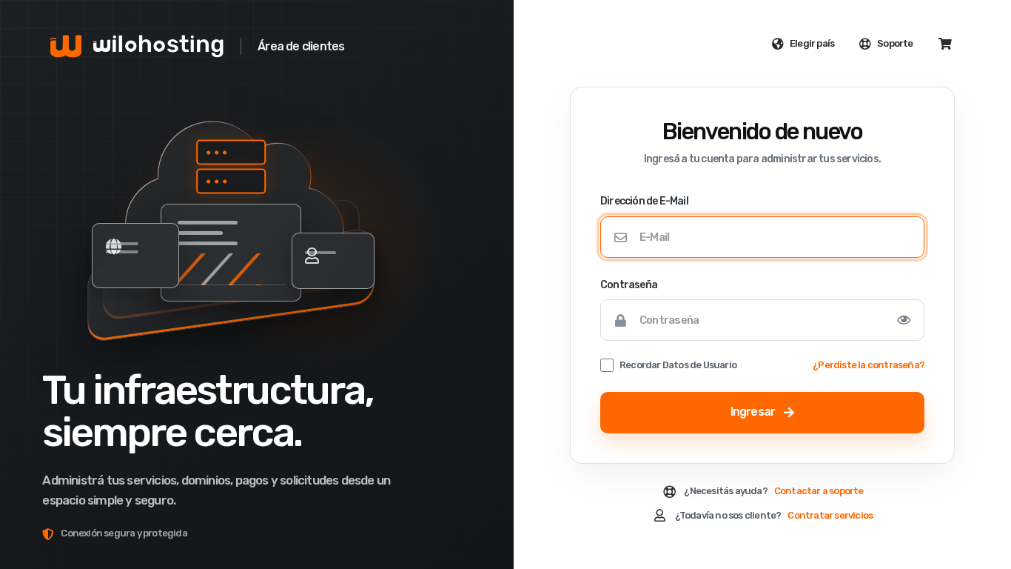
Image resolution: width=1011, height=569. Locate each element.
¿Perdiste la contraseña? (868, 364)
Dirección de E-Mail (644, 201)
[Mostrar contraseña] (903, 320)
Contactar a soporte (819, 490)
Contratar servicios (830, 515)
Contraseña (628, 285)
